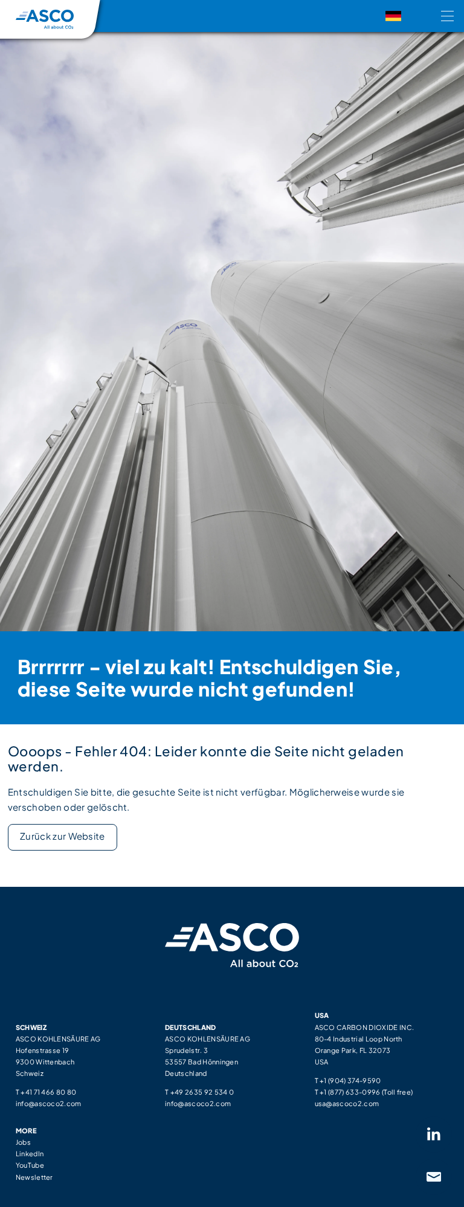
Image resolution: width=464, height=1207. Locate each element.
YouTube (30, 1164)
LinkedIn (30, 1153)
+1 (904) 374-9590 (350, 1080)
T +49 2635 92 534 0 (199, 1091)
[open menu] (452, 16)
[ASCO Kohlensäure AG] (45, 19)
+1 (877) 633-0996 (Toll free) (366, 1091)
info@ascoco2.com (49, 1103)
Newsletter (34, 1177)
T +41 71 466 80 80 (46, 1091)
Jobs (23, 1142)
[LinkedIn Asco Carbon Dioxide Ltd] (434, 1135)
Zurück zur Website (62, 836)
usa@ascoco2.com (347, 1103)
